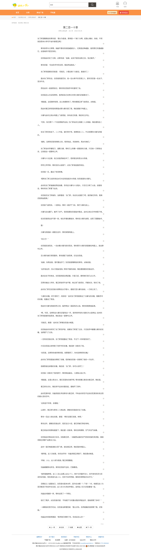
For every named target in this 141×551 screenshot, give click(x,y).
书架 (117, 7)
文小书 (71, 31)
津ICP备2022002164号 (42, 546)
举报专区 (76, 537)
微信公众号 (93, 540)
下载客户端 (47, 540)
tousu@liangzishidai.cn (86, 543)
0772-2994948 (104, 543)
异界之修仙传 (32, 17)
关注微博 (57, 540)
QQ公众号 (82, 540)
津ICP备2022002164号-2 (39, 543)
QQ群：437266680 (70, 540)
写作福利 (113, 13)
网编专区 (101, 537)
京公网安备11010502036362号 (96, 546)
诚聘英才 (39, 537)
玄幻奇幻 (20, 23)
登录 (125, 7)
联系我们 (64, 537)
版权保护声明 (67, 543)
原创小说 (26, 23)
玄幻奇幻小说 (22, 17)
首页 (14, 17)
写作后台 (125, 13)
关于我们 (52, 537)
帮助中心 (89, 537)
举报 (102, 524)
